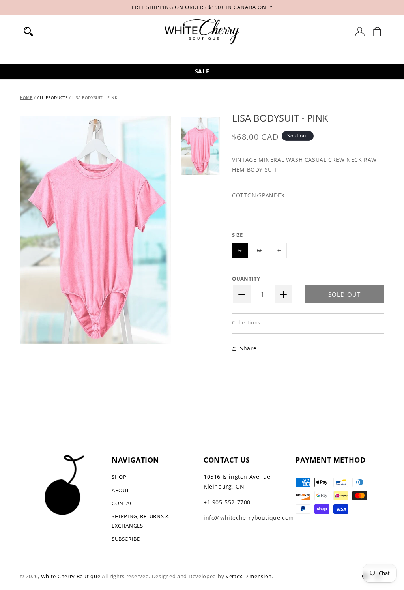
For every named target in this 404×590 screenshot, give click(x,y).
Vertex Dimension (249, 576)
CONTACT (124, 503)
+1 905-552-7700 (227, 502)
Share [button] (248, 348)
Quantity (246, 278)
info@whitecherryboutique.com (249, 517)
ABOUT (120, 490)
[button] (28, 31)
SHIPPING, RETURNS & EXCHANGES (140, 521)
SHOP (119, 476)
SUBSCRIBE (126, 538)
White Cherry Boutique (71, 576)
